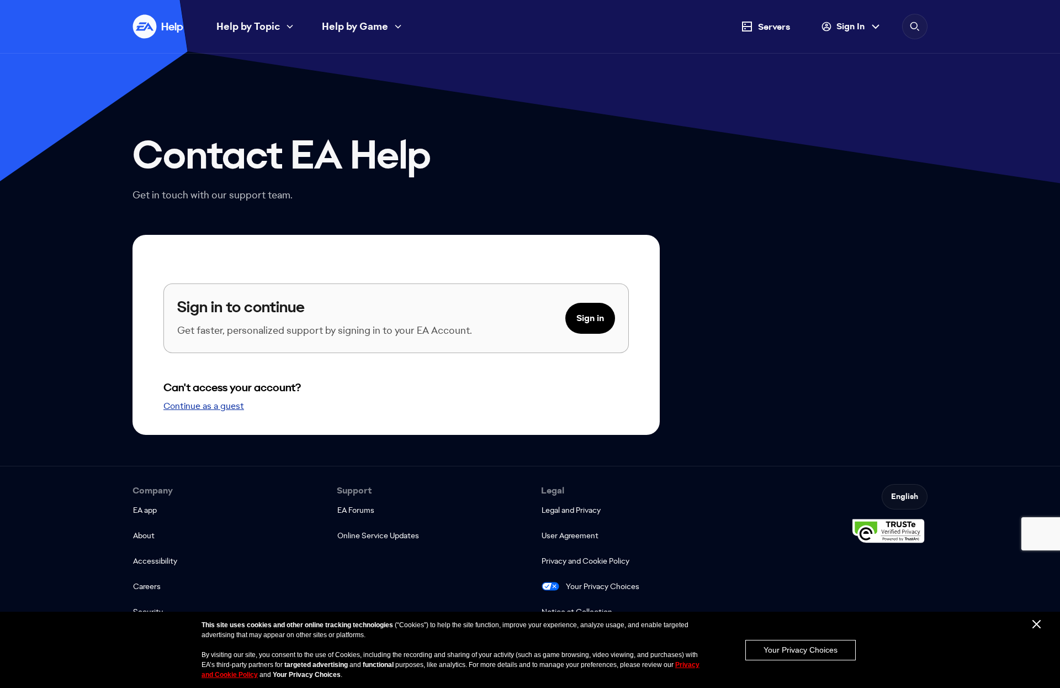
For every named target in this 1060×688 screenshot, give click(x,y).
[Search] (915, 26)
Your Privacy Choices (602, 586)
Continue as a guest (203, 406)
